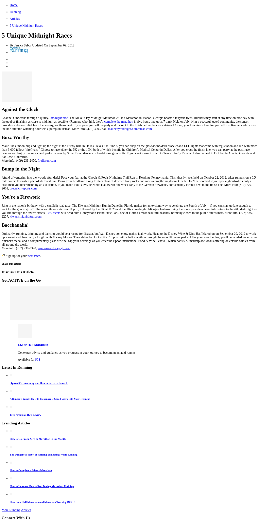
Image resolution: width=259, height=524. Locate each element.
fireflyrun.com (47, 160)
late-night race (59, 118)
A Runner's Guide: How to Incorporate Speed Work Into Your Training (50, 398)
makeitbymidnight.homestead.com (130, 128)
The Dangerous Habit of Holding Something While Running (43, 454)
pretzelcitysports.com (23, 188)
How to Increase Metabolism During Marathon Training (42, 486)
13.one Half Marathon (33, 344)
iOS (37, 359)
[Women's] (19, 52)
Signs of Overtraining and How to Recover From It (39, 383)
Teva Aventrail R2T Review (25, 414)
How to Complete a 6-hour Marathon (31, 470)
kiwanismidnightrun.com (25, 216)
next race (34, 256)
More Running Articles (16, 510)
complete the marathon (118, 121)
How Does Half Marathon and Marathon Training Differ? (42, 502)
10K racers (53, 213)
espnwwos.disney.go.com (54, 248)
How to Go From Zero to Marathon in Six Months (38, 438)
